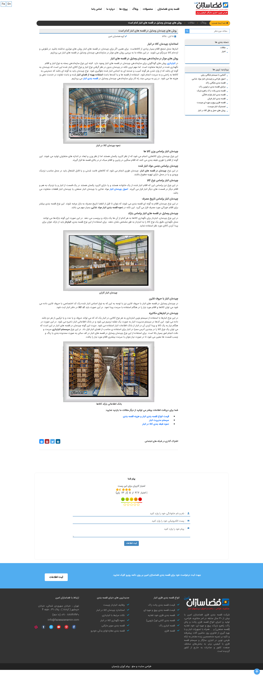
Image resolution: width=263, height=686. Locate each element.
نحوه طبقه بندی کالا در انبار (155, 424)
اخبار (224, 51)
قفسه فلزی (170, 631)
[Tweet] (52, 441)
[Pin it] (47, 441)
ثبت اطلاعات (131, 543)
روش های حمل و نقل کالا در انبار (212, 110)
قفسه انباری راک (167, 626)
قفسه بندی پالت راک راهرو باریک (211, 91)
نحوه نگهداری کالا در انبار (112, 620)
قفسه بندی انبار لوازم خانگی (214, 95)
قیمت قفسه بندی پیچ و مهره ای (159, 610)
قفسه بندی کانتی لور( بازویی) (160, 620)
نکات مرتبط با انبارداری (113, 615)
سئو (133, 666)
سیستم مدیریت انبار (159, 420)
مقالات (223, 48)
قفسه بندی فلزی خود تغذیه (161, 615)
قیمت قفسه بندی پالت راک (161, 605)
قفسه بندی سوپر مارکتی (113, 626)
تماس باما (96, 9)
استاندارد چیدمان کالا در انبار (110, 610)
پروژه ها (123, 9)
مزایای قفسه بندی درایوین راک (212, 87)
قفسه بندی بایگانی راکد (216, 83)
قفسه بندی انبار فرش (217, 99)
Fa (3, 4)
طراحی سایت (144, 666)
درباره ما (110, 9)
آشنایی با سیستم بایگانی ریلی (213, 75)
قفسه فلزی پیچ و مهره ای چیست (211, 103)
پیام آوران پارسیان (121, 666)
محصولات (148, 9)
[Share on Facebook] (58, 441)
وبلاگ (135, 9)
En (9, 4)
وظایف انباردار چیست (114, 605)
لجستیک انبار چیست (217, 106)
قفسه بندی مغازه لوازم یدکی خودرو (108, 631)
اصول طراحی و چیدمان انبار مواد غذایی (209, 79)
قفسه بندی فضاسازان (168, 9)
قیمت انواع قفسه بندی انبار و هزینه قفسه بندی (146, 416)
